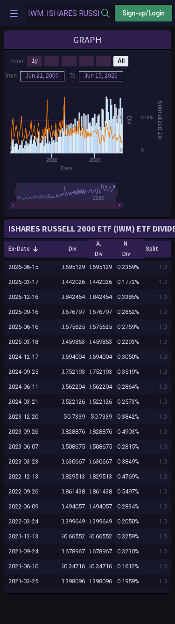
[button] (23, 249)
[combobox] (63, 13)
